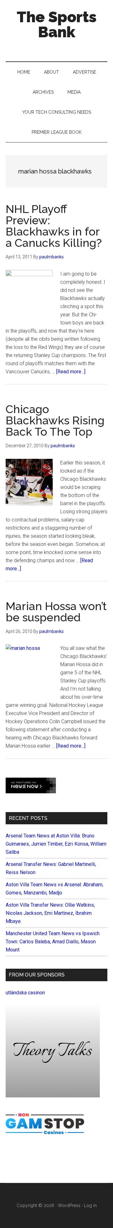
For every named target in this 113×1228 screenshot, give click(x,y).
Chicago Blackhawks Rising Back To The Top (55, 420)
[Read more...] (70, 372)
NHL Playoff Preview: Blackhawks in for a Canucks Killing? (54, 225)
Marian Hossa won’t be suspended (56, 611)
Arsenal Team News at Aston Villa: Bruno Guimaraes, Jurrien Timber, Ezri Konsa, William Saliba (56, 844)
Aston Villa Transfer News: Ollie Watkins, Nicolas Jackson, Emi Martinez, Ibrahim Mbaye (50, 913)
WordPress (69, 1205)
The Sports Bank (57, 24)
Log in (90, 1205)
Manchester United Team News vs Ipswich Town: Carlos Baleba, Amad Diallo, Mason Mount (53, 941)
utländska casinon (25, 993)
